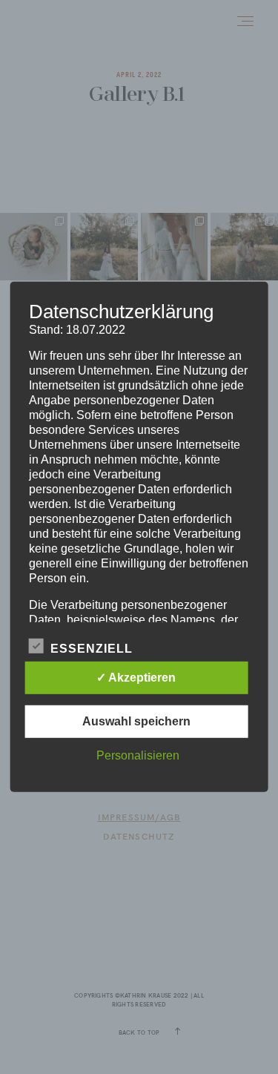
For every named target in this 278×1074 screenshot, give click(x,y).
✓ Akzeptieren (136, 677)
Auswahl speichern (136, 721)
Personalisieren (137, 755)
